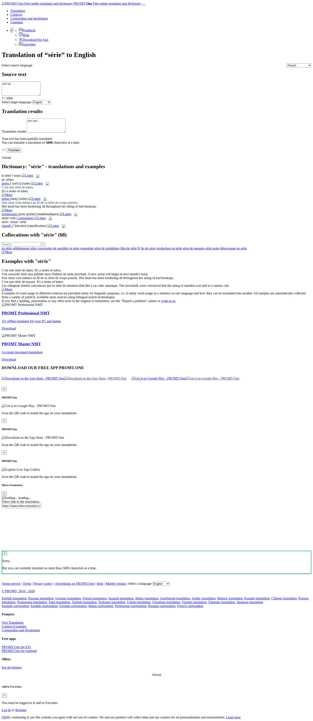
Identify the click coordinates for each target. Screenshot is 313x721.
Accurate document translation (22, 352)
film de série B (130, 248)
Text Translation (12, 622)
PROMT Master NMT (21, 344)
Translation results (14, 131)
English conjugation (44, 606)
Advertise (29, 44)
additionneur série (25, 248)
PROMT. (107, 3)
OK (4, 717)
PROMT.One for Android (19, 651)
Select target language (16, 102)
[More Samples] (7, 195)
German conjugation (73, 606)
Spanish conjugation (15, 606)
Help (26, 35)
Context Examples (14, 626)
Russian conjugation (161, 606)
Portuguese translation (32, 602)
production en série (169, 248)
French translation (95, 598)
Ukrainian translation (166, 602)
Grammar (16, 22)
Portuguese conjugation (130, 606)
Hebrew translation (230, 598)
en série (7, 248)
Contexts (16, 14)
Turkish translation (84, 602)
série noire (212, 248)
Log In (6, 710)
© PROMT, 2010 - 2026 (18, 591)
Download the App (35, 40)
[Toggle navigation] (143, 4)
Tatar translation (59, 602)
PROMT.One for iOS (16, 647)
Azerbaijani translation (175, 598)
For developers (12, 667)
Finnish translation (194, 602)
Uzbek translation (139, 602)
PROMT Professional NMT (26, 313)
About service (11, 583)
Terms (27, 583)
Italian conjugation (100, 606)
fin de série (148, 248)
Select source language (17, 65)
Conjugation (29, 18)
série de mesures (194, 248)
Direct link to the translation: (21, 501)
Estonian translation (221, 602)
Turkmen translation (111, 602)
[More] (7, 252)
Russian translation (41, 598)
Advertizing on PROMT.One (74, 583)
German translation (68, 598)
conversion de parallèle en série (58, 248)
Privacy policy (43, 583)
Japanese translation (250, 602)
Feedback (29, 30)
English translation (14, 598)
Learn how (233, 717)
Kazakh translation (257, 598)
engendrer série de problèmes (99, 248)
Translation (17, 11)
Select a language (140, 583)
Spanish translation (121, 598)
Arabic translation (203, 598)
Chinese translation (284, 598)
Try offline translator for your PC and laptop (31, 321)
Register (20, 710)
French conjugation (190, 606)
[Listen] (27, 175)
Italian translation (146, 598)
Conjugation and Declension (21, 630)
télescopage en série (233, 248)
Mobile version (116, 583)
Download (9, 328)
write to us (168, 301)
